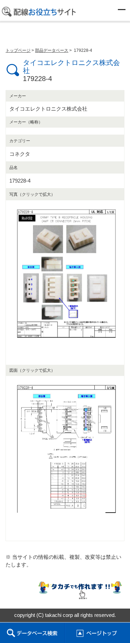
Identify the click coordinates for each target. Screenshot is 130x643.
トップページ (18, 50)
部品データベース (51, 50)
